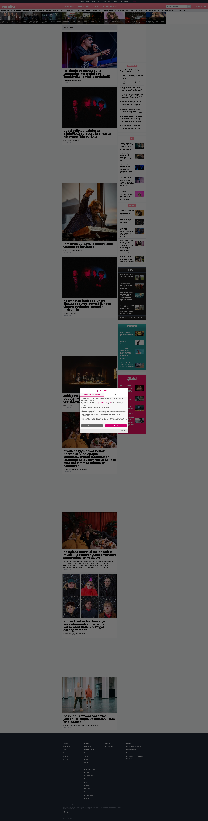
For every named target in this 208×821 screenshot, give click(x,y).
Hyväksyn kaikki (116, 426)
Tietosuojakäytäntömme (121, 430)
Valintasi (116, 394)
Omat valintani (92, 426)
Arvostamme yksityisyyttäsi (92, 394)
